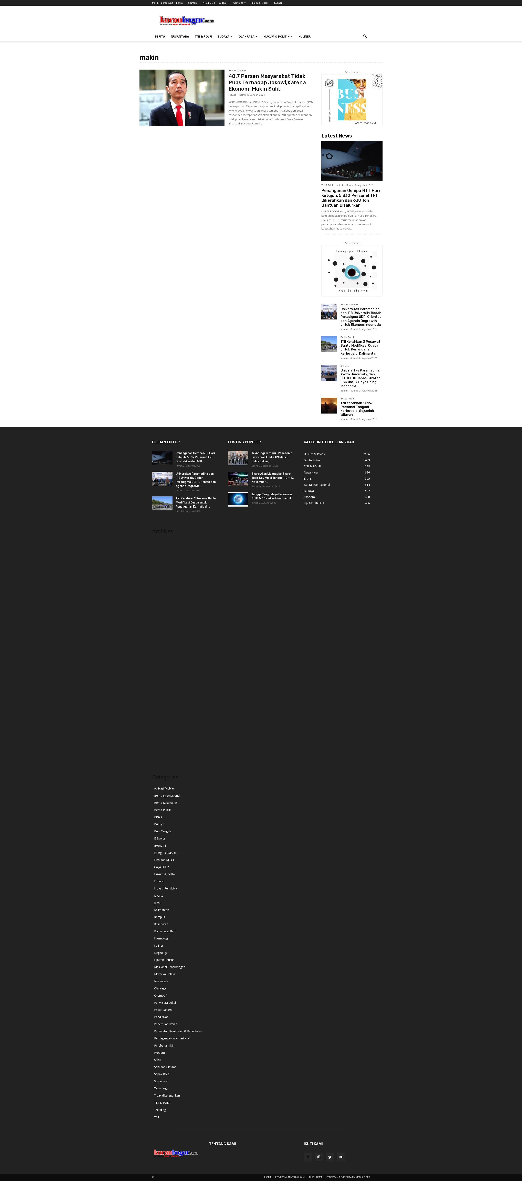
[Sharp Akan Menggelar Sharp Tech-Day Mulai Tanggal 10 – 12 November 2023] (238, 479)
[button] (365, 37)
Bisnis (158, 817)
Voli (156, 1117)
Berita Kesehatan (165, 803)
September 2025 (163, 585)
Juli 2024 (157, 671)
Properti (159, 1053)
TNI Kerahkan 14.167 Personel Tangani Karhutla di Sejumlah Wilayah (357, 409)
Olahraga (238, 2)
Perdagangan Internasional (172, 1038)
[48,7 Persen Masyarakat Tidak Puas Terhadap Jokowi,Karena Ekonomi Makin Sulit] (182, 98)
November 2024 (163, 646)
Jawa (157, 903)
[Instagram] (319, 1157)
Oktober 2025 (161, 579)
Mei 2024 (158, 683)
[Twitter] (330, 1157)
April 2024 (158, 689)
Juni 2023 (158, 750)
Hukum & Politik (259, 2)
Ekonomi (160, 845)
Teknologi (160, 1088)
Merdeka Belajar (165, 974)
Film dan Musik (164, 860)
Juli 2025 (157, 597)
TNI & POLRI (208, 2)
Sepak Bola (161, 1074)
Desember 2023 (162, 714)
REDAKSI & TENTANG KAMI (290, 1177)
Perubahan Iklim (164, 1045)
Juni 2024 (158, 677)
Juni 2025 (158, 603)
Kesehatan (161, 924)
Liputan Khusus (164, 960)
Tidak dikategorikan (167, 1095)
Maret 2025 (159, 622)
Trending (160, 1110)
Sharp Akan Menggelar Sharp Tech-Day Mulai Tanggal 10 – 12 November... (273, 477)
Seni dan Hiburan (165, 1067)
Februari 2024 (161, 701)
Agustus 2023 (161, 738)
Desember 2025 (162, 567)
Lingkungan (161, 953)
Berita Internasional (167, 795)
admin (340, 185)
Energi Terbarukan (166, 853)
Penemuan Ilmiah (165, 1024)
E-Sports (159, 838)
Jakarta (345, 366)
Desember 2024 (162, 640)
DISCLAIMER (316, 1177)
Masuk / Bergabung (162, 2)
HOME (267, 1177)
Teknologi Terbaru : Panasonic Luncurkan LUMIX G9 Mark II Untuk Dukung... (272, 457)
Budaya (223, 2)
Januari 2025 (160, 634)
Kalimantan (161, 910)
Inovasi (159, 881)
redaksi (233, 95)
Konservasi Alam (165, 931)
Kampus (159, 917)
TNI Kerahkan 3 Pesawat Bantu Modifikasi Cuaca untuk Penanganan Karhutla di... (196, 502)
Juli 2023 (157, 744)
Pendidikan (161, 1017)
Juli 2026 (157, 548)
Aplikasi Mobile (164, 788)
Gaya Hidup (161, 867)
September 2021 (163, 757)
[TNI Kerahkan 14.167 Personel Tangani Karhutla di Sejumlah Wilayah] (329, 406)
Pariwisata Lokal (165, 1003)
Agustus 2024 (161, 665)
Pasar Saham (163, 1010)
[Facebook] (308, 1157)
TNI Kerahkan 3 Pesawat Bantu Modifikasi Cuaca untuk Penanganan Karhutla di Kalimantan (360, 347)
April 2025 (158, 616)
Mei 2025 (158, 610)
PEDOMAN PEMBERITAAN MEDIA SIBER (348, 1177)
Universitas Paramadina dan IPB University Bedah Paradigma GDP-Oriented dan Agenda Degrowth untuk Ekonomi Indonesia (361, 317)
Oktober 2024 (161, 652)
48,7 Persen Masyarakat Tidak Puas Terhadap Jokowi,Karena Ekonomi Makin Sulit (267, 82)
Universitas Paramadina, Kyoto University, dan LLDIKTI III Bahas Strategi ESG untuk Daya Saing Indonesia (361, 378)
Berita (179, 2)
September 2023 (163, 732)
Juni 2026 (158, 555)
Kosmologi (161, 938)
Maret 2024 (159, 695)
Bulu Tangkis (162, 831)
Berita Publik (347, 337)
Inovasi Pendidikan (166, 888)
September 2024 (163, 659)
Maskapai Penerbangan (169, 967)
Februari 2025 (161, 628)
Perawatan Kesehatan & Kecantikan (178, 1031)
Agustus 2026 (161, 542)
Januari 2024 (160, 708)
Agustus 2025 (161, 591)
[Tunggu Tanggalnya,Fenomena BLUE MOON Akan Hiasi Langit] (238, 499)
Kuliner (278, 2)
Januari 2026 (160, 561)
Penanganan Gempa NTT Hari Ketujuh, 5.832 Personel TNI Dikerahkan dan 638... (195, 457)
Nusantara (192, 2)
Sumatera (160, 1081)
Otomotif (160, 995)
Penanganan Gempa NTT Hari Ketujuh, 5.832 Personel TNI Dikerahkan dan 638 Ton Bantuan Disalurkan (350, 198)
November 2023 (163, 720)
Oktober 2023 (161, 726)
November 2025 (163, 573)
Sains (157, 1060)
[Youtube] (341, 1157)
